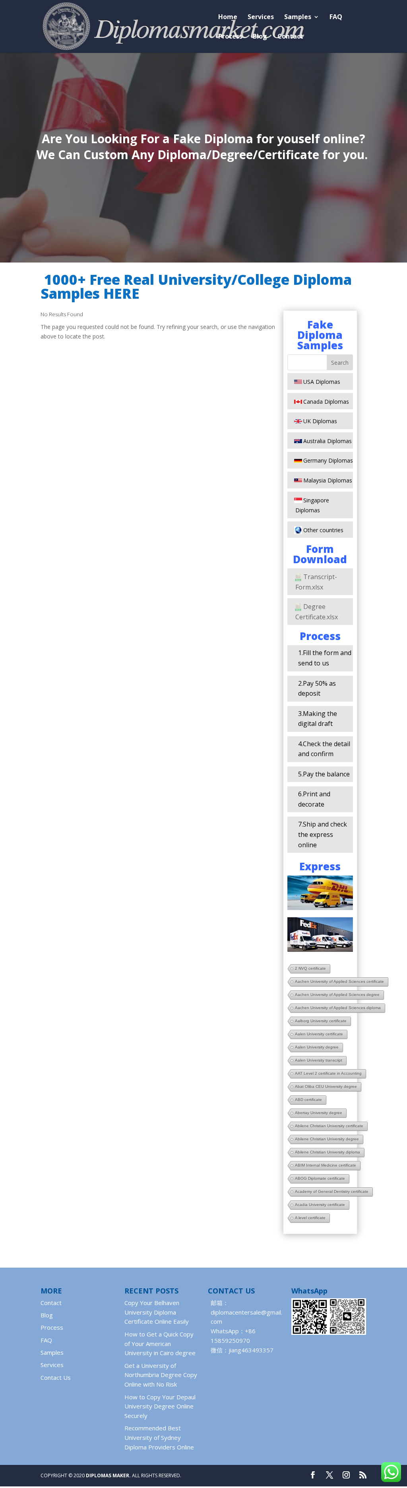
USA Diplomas (321, 381)
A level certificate (310, 1218)
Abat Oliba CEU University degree (326, 1086)
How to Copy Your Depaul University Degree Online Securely (160, 1406)
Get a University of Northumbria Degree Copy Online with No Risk (160, 1375)
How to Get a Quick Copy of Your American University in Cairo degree (160, 1343)
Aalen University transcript (318, 1060)
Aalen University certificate (319, 1034)
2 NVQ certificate (310, 968)
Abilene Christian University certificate (329, 1126)
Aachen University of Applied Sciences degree (337, 994)
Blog (260, 37)
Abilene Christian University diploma (327, 1152)
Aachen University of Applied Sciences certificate (339, 981)
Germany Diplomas (328, 460)
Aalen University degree (317, 1047)
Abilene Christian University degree (327, 1139)
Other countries (323, 530)
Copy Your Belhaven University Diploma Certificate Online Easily (156, 1312)
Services (261, 17)
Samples (297, 17)
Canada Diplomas (326, 401)
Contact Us (56, 1377)
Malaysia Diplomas (327, 480)
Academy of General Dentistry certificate (331, 1191)
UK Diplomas (320, 421)
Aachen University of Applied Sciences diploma (338, 1008)
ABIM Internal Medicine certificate (325, 1165)
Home (227, 17)
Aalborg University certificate (321, 1021)
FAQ (335, 17)
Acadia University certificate (320, 1204)
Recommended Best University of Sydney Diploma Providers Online (159, 1437)
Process (230, 37)
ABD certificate (308, 1099)
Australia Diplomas (327, 441)
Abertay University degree (318, 1113)
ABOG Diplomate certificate (320, 1178)
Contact (290, 37)
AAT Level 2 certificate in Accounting (328, 1073)
